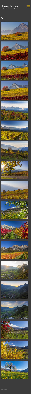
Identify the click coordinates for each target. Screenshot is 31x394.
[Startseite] (9, 8)
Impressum (4, 389)
